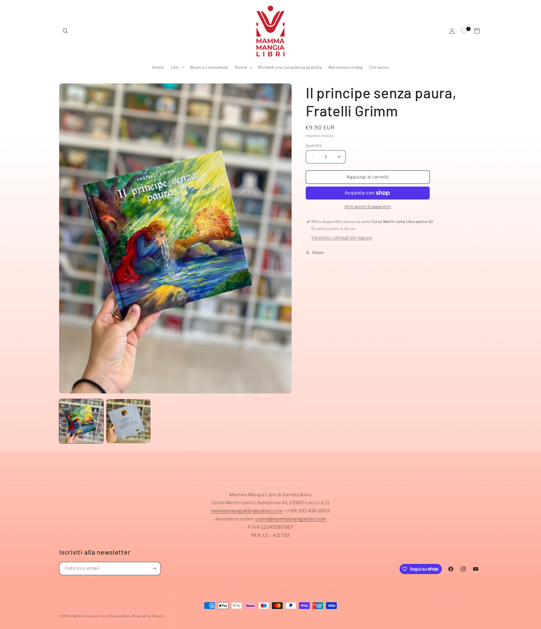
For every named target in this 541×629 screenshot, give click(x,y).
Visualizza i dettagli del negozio (341, 237)
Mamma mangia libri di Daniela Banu (102, 616)
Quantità (313, 145)
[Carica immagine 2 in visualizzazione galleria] (128, 421)
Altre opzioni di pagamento (368, 206)
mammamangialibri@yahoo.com (247, 511)
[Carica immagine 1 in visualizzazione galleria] (81, 421)
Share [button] (318, 252)
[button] (65, 31)
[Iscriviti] (154, 568)
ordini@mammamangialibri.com (290, 519)
